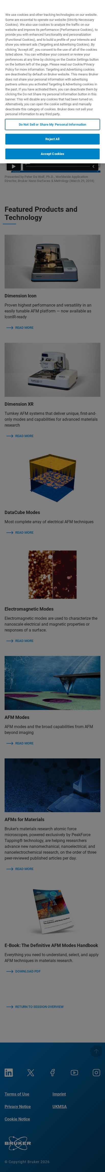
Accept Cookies (52, 154)
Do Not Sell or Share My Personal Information (52, 124)
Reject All (52, 139)
